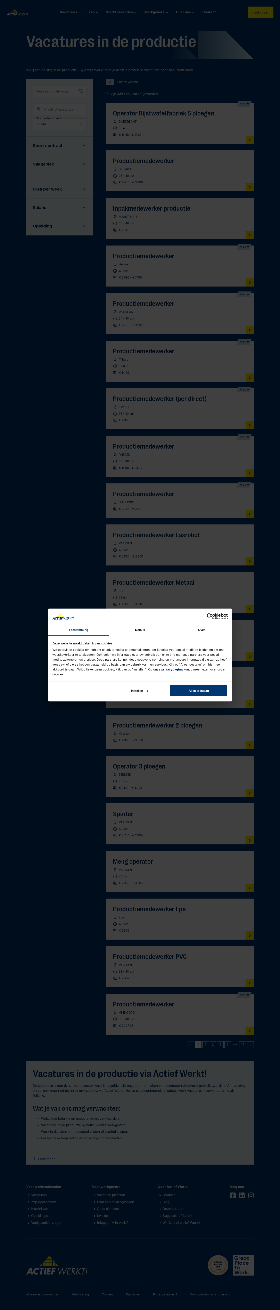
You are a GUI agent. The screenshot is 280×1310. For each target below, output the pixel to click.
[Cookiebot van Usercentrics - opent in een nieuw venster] (210, 616)
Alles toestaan (199, 690)
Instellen (137, 690)
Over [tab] (201, 630)
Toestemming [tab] (78, 630)
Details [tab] (140, 630)
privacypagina (172, 669)
